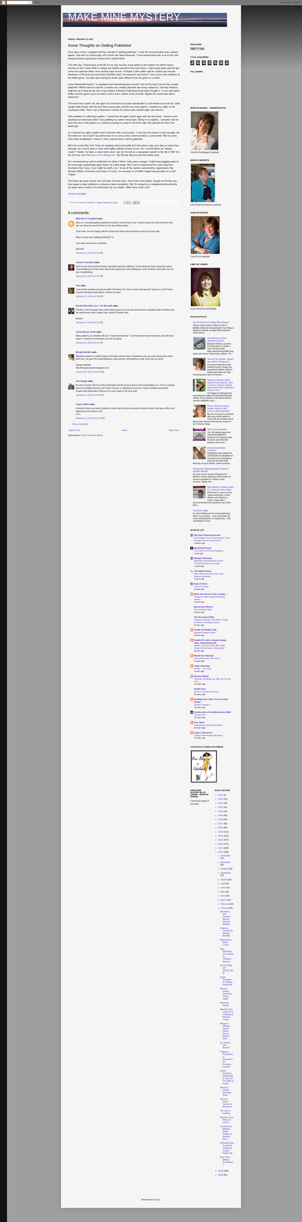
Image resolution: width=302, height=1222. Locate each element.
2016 (221, 827)
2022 (221, 803)
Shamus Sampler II (202, 705)
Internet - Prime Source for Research (226, 1103)
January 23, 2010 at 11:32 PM (90, 372)
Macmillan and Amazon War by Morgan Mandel (225, 917)
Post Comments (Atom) (92, 435)
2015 (221, 832)
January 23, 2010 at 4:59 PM (89, 296)
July (223, 883)
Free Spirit (199, 722)
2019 (221, 815)
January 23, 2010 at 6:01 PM (89, 343)
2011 (221, 848)
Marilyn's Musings (203, 558)
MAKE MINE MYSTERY (124, 17)
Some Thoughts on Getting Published (226, 981)
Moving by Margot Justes (204, 632)
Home (124, 430)
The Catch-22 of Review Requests (208, 551)
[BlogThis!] (128, 202)
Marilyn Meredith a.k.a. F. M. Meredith (94, 306)
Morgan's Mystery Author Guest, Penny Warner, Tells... (225, 1031)
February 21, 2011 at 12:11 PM (90, 418)
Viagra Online (82, 404)
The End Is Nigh (200, 510)
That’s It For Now (201, 586)
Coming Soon (199, 715)
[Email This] (125, 202)
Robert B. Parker (224, 1004)
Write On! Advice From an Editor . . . (211, 594)
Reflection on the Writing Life (100, 155)
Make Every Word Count (225, 942)
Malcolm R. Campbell (86, 218)
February (225, 904)
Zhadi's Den (200, 689)
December (226, 855)
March (224, 900)
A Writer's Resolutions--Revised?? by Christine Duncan (226, 1059)
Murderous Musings (204, 655)
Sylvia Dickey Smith (86, 332)
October (225, 869)
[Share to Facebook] (135, 202)
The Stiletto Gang (202, 571)
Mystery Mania (201, 676)
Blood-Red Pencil (202, 548)
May (223, 892)
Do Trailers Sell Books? (225, 1045)
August (224, 879)
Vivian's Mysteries (203, 733)
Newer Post (74, 430)
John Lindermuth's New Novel (206, 658)
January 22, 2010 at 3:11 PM (89, 253)
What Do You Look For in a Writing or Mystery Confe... (226, 1014)
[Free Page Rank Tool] (197, 49)
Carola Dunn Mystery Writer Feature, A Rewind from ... (226, 1132)
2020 (221, 811)
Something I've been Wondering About (217, 339)
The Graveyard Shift (204, 617)
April (223, 896)
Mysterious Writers (203, 607)
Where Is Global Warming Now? (225, 1091)
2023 (221, 799)
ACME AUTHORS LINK (205, 630)
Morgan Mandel (83, 352)
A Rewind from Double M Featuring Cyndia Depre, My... (227, 1148)
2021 (221, 807)
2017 (221, 823)
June (223, 887)
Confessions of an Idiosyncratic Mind (212, 712)
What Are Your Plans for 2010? (226, 1120)
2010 (221, 852)
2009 (221, 1171)
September (226, 873)
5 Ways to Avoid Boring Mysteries (208, 735)
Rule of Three (200, 584)
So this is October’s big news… (207, 692)
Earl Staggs (81, 381)
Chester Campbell (77, 193)
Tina (78, 285)
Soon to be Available (217, 429)
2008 (221, 1175)
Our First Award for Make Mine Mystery (211, 322)
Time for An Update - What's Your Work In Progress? (220, 360)
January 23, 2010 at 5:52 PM (89, 322)
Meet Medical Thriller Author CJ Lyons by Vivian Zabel (220, 488)
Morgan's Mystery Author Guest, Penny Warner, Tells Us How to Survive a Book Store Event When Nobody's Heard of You (220, 385)
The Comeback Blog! (203, 609)
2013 (221, 840)
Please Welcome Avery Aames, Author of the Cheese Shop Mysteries (218, 408)
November (226, 862)
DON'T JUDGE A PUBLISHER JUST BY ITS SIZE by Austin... (227, 1077)
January (225, 908)
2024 (221, 795)
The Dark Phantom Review (207, 535)
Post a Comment (80, 424)
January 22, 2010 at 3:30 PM (89, 276)
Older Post (174, 430)
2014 (221, 836)
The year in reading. (225, 1112)
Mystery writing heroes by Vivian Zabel (226, 994)
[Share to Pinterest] (138, 202)
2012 (221, 844)
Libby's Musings (202, 666)
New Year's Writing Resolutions (226, 1161)
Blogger (156, 1199)
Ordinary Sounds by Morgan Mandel (226, 932)
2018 (221, 819)
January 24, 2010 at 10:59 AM (90, 395)
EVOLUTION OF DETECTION (226, 969)
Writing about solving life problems (208, 725)
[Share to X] (132, 202)
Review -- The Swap (202, 669)
